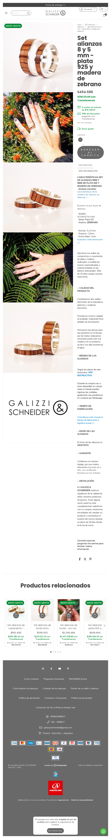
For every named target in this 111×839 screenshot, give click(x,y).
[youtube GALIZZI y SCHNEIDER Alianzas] (60, 668)
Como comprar (31, 679)
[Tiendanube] (55, 766)
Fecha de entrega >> (56, 5)
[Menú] (7, 13)
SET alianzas (90, 25)
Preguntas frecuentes (54, 679)
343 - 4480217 (58, 722)
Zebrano (80, 27)
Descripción (85, 165)
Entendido (55, 831)
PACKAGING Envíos (78, 679)
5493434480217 (57, 716)
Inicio (79, 25)
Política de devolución (29, 698)
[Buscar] (28, 13)
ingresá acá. (63, 800)
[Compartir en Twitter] (85, 559)
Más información (88, 171)
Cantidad (81, 135)
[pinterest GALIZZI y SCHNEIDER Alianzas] (68, 668)
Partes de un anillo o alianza (84, 688)
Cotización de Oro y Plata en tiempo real (55, 707)
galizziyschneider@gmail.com (58, 727)
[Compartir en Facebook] (79, 559)
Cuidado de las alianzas (54, 688)
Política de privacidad (81, 698)
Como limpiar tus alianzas (25, 688)
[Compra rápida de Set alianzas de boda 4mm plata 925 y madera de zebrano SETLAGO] (42, 615)
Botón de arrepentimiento (82, 800)
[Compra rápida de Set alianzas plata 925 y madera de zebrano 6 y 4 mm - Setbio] (95, 615)
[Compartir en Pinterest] (90, 559)
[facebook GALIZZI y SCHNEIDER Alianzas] (51, 668)
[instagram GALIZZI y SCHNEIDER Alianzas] (43, 668)
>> (88, 194)
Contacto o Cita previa (55, 698)
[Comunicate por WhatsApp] (103, 831)
